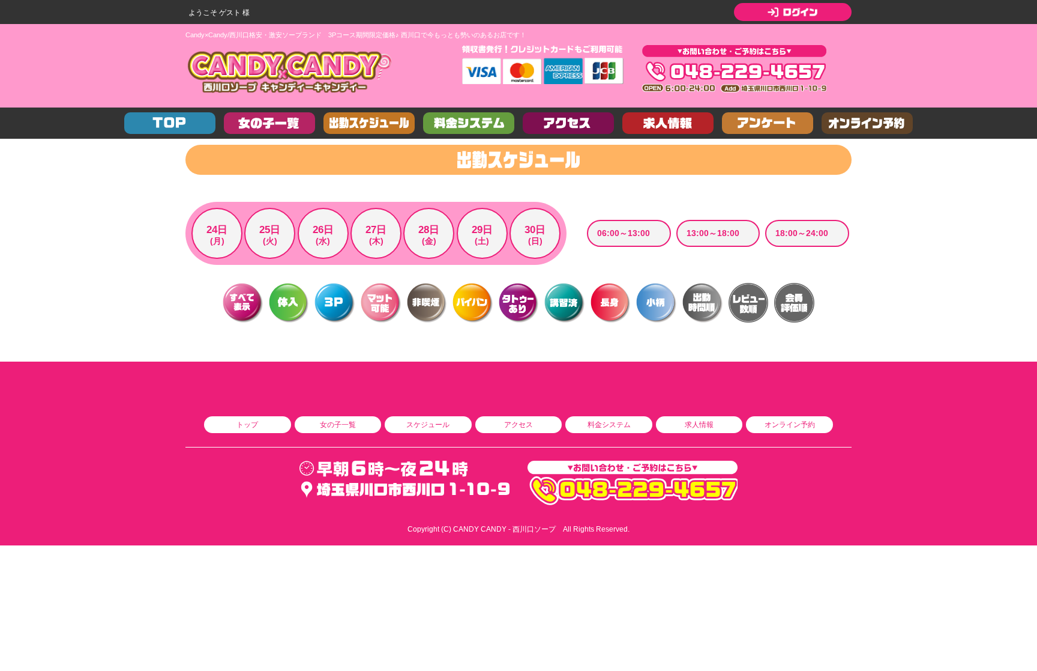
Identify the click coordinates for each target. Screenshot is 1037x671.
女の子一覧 (338, 425)
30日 (535, 235)
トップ (247, 425)
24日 (216, 235)
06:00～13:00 (623, 233)
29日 (482, 235)
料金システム (609, 425)
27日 (375, 235)
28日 (428, 235)
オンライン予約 (790, 425)
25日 (269, 235)
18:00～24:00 (801, 233)
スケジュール (427, 425)
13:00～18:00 (713, 233)
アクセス (518, 425)
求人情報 (699, 425)
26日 (323, 235)
